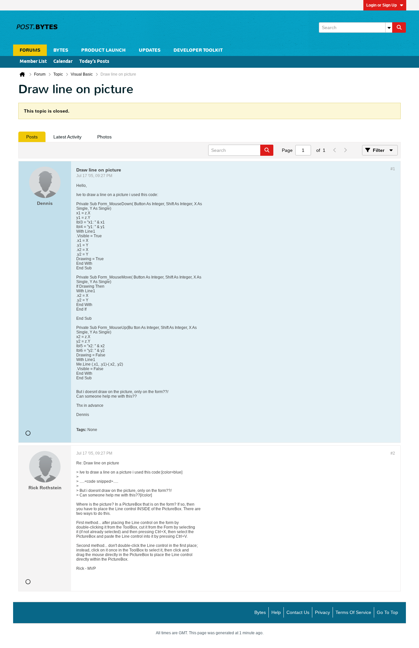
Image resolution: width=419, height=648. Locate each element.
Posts (32, 136)
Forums (30, 50)
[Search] (399, 27)
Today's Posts (94, 62)
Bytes (260, 612)
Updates (149, 50)
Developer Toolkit (198, 50)
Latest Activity (67, 136)
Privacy (322, 612)
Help (276, 612)
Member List (33, 62)
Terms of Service (353, 612)
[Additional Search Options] (388, 27)
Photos (104, 136)
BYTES (60, 50)
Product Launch (103, 50)
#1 (393, 169)
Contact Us (297, 612)
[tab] (32, 137)
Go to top (387, 612)
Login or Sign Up (381, 5)
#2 (393, 453)
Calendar (63, 62)
